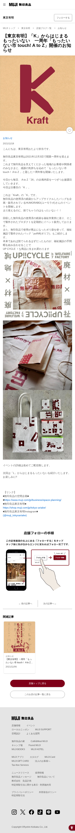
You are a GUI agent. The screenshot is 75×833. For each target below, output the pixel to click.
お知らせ (7, 138)
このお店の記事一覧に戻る (37, 694)
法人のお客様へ (42, 761)
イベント (30, 725)
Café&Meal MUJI (39, 741)
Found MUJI (35, 745)
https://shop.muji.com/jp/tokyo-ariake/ (24, 507)
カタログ (34, 757)
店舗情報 (16, 725)
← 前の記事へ (25, 603)
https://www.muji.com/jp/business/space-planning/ (32, 499)
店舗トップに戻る (37, 683)
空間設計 (16, 733)
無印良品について (46, 777)
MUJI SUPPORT (43, 729)
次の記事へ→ (49, 603)
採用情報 (39, 772)
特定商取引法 (18, 795)
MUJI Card (50, 757)
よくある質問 (33, 733)
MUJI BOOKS (18, 749)
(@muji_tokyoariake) (15, 515)
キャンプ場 (17, 745)
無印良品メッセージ (21, 777)
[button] (4, 4)
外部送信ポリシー (47, 792)
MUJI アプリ (18, 757)
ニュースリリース (20, 772)
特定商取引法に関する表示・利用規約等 (31, 785)
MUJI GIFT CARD (20, 761)
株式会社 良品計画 (21, 781)
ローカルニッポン (20, 729)
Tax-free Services (20, 765)
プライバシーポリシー (22, 792)
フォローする (63, 17)
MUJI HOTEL (37, 749)
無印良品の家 (18, 741)
